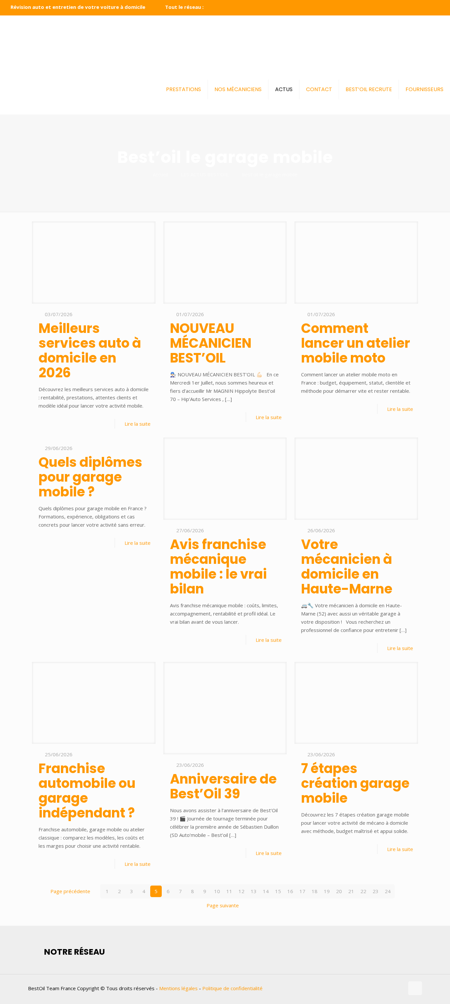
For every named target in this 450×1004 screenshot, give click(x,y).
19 (327, 891)
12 (241, 891)
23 (376, 891)
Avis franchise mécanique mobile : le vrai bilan (218, 566)
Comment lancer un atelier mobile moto (355, 343)
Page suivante (223, 905)
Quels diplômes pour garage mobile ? (90, 477)
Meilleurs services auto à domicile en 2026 (90, 350)
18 (315, 891)
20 (339, 891)
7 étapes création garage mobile (355, 783)
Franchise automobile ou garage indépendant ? (87, 790)
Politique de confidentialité (232, 988)
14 (266, 891)
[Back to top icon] (415, 988)
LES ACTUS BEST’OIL (205, 174)
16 (290, 891)
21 (351, 891)
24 (388, 891)
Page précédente (70, 891)
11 (229, 891)
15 (278, 891)
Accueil (160, 174)
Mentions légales (178, 988)
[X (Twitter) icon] (427, 7)
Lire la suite (138, 423)
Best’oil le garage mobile (269, 174)
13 (254, 891)
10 (217, 891)
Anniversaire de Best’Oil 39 (223, 786)
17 (302, 891)
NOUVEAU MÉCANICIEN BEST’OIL (210, 343)
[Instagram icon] (435, 7)
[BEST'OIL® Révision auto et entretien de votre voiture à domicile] (223, 40)
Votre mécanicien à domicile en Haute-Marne (346, 566)
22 (363, 891)
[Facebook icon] (419, 7)
